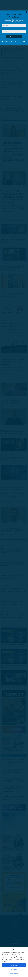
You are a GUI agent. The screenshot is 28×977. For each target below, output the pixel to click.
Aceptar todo (14, 965)
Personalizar (14, 969)
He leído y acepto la (7, 41)
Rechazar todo (14, 973)
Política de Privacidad (19, 42)
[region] (14, 962)
